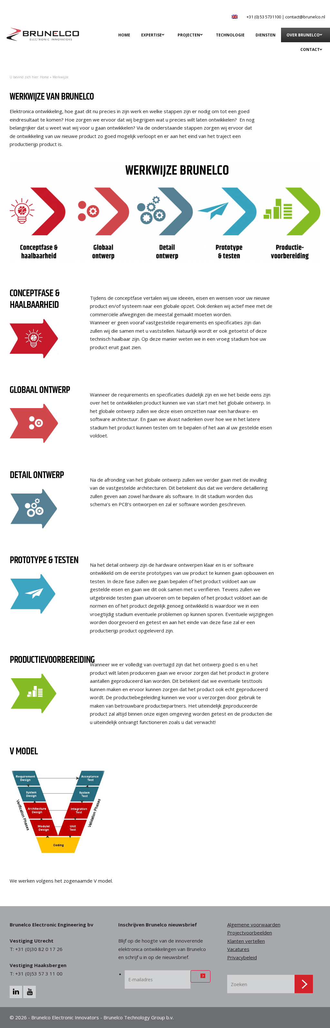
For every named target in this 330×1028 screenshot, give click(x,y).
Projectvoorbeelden (249, 932)
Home (44, 77)
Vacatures (238, 949)
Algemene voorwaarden (253, 924)
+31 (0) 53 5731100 (264, 17)
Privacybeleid (242, 957)
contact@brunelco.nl (305, 17)
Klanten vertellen (246, 941)
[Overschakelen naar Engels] (234, 17)
